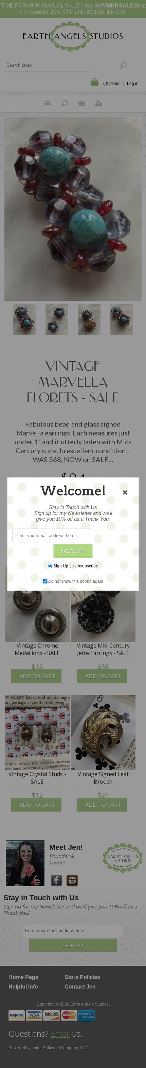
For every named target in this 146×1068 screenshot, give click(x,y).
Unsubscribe (86, 566)
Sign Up (60, 566)
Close (125, 492)
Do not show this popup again (75, 581)
